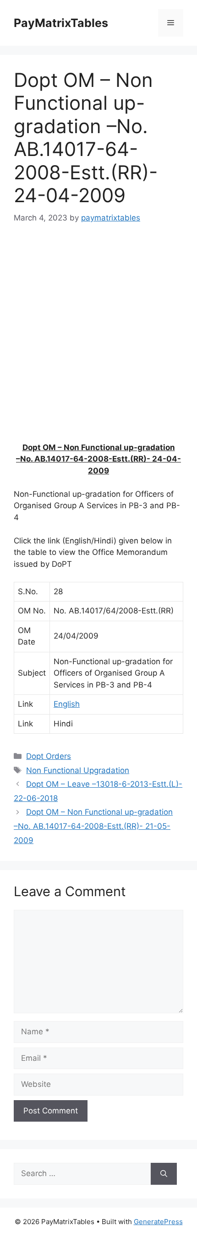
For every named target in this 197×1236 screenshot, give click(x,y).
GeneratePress (158, 1221)
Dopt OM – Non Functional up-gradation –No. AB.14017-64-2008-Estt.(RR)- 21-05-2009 (93, 825)
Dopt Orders (48, 756)
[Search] (164, 1174)
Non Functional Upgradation (77, 770)
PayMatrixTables (61, 23)
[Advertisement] (98, 339)
